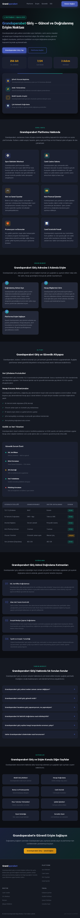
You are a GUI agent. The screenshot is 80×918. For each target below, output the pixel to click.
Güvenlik (45, 4)
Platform (30, 4)
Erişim (37, 4)
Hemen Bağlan (69, 4)
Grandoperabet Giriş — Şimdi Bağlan (40, 851)
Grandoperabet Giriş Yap (14, 50)
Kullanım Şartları (47, 893)
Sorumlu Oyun (46, 904)
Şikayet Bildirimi (7, 904)
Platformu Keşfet (37, 50)
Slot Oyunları (46, 877)
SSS (51, 4)
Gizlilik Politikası (47, 896)
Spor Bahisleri (46, 870)
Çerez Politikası (46, 900)
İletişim (4, 900)
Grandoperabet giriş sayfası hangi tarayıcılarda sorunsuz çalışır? (29, 725)
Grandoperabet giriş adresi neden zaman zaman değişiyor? (27, 689)
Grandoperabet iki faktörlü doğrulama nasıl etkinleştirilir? (27, 716)
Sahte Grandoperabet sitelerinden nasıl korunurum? (25, 734)
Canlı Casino (45, 873)
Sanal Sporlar (46, 881)
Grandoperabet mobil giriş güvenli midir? (20, 698)
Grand (9, 4)
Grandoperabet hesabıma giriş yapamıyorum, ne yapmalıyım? (28, 707)
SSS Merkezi (6, 896)
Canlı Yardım (6, 893)
